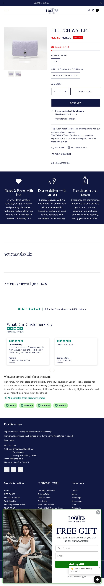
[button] (89, 10)
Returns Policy (44, 494)
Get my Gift (76, 564)
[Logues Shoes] (52, 10)
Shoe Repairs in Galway (14, 504)
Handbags (76, 497)
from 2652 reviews (15, 332)
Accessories (77, 501)
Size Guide (42, 501)
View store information (65, 119)
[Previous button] (3, 3)
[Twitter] (20, 469)
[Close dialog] (98, 512)
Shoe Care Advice (12, 497)
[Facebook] (6, 469)
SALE (74, 504)
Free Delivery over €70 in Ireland (52, 3)
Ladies (74, 490)
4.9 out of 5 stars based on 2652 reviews (65, 309)
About (6, 490)
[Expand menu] (7, 10)
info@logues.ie (16, 458)
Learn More (9, 440)
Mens (74, 494)
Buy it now (75, 103)
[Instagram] (13, 469)
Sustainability (10, 501)
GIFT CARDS (9, 494)
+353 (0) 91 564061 (20, 462)
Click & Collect (44, 497)
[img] (53, 328)
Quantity (56, 84)
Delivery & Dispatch (46, 490)
